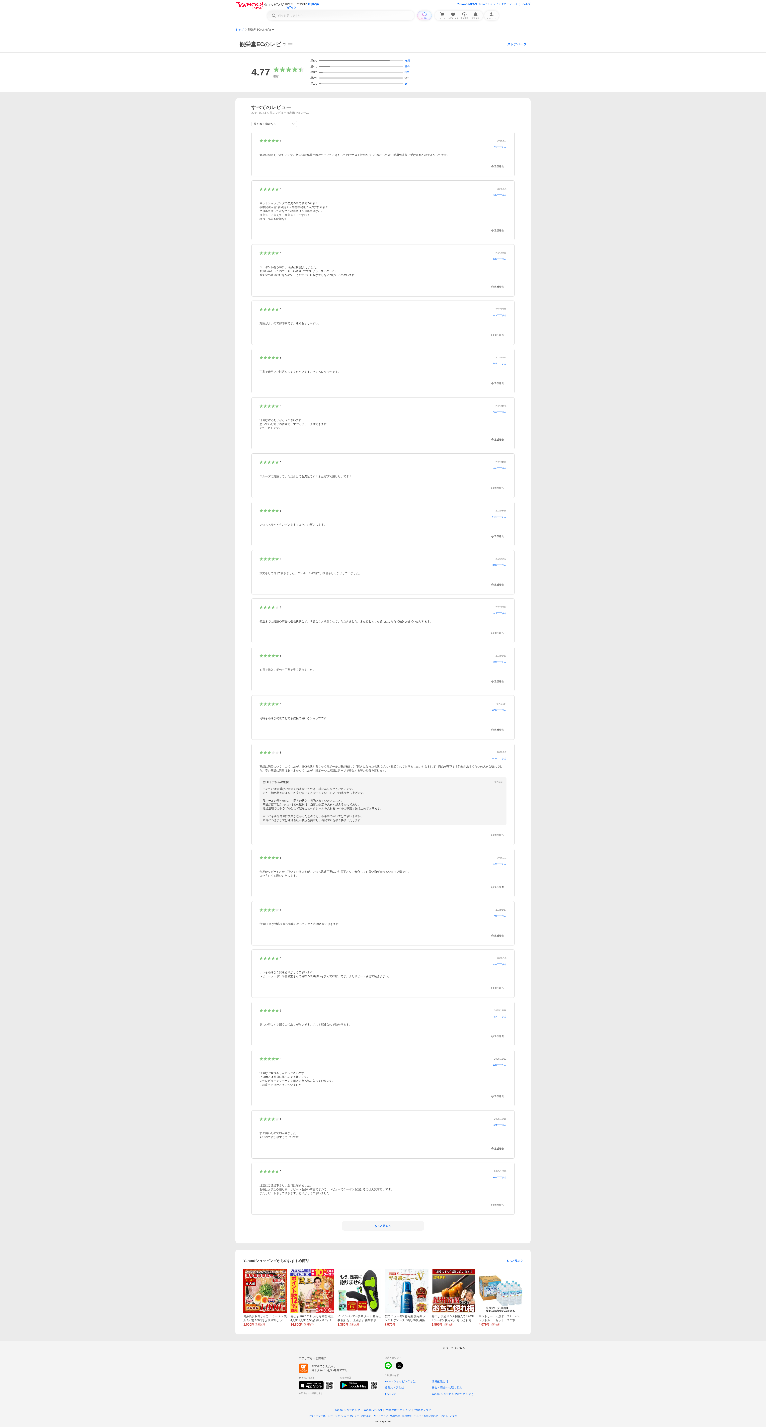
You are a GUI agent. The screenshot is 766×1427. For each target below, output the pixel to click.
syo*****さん (499, 412)
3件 (407, 72)
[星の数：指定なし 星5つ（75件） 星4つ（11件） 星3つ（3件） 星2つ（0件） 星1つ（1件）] (274, 124)
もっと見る (513, 1260)
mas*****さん (499, 516)
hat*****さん (499, 363)
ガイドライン (380, 1415)
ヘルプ (526, 4)
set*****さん (500, 1125)
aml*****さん (499, 613)
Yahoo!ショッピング (347, 1409)
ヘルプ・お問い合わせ (426, 1415)
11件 (407, 66)
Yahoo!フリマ (422, 1409)
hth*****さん (499, 259)
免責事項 (395, 1415)
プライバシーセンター (347, 1415)
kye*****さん (499, 468)
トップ (239, 29)
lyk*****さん (500, 146)
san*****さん (499, 863)
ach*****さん (499, 661)
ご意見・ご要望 (448, 1415)
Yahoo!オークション (398, 1409)
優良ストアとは (394, 1387)
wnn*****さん (499, 710)
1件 (407, 83)
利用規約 (366, 1415)
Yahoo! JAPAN (467, 4)
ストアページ (516, 44)
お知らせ (390, 1393)
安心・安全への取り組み (447, 1387)
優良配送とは (440, 1381)
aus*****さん (499, 315)
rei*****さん (500, 916)
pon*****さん (499, 565)
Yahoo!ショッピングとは (400, 1381)
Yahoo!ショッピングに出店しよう (499, 4)
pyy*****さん (499, 1016)
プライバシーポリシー (321, 1415)
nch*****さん (499, 195)
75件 (408, 60)
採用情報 (407, 1415)
